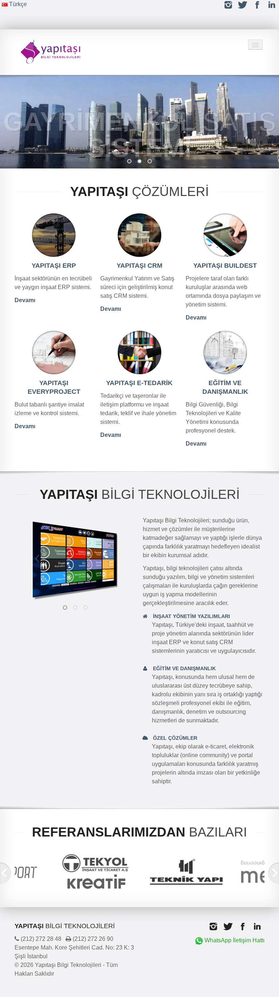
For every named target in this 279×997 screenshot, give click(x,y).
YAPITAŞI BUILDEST (225, 265)
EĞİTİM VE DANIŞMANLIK (183, 668)
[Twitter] (242, 5)
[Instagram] (228, 5)
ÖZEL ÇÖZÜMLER (174, 738)
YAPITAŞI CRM (139, 265)
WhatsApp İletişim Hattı (234, 940)
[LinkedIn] (271, 5)
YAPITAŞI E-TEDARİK (139, 383)
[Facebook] (257, 5)
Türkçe (17, 4)
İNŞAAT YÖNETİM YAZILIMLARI (190, 616)
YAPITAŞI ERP (54, 265)
